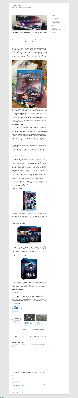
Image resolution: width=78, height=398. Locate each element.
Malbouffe (54, 28)
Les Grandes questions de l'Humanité (58, 26)
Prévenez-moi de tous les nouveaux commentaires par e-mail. (23, 376)
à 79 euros (32, 286)
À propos (18, 10)
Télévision (24, 329)
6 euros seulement (23, 117)
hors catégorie (54, 25)
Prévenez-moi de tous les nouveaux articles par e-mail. (22, 380)
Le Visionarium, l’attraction (28, 10)
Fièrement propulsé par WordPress (17, 392)
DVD (33, 329)
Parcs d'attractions (56, 22)
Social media (54, 30)
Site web (13, 367)
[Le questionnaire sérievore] (18, 318)
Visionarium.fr (17, 5)
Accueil (13, 10)
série (38, 329)
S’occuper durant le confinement (18, 336)
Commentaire (14, 346)
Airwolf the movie (36, 39)
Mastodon (2, 397)
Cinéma (54, 21)
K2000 (36, 329)
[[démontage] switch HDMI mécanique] (41, 317)
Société (53, 32)
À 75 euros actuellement (33, 217)
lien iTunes (34, 175)
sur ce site (28, 179)
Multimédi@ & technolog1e (56, 29)
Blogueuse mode (55, 18)
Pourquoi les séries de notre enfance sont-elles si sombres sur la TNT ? (29, 322)
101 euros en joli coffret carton (38, 251)
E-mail (13, 363)
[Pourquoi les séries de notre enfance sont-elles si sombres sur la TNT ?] (29, 317)
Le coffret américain (16, 255)
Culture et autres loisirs (56, 19)
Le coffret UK (15, 188)
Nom (13, 359)
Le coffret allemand (16, 223)
